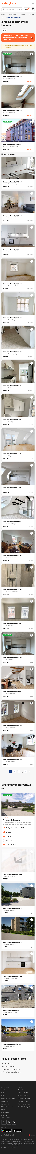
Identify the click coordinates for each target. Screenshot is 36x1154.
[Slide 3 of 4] (18, 551)
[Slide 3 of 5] (18, 72)
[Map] (33, 9)
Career (3, 1109)
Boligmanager (5, 1112)
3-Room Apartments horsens (11, 1072)
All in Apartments (7, 1064)
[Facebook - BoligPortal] (3, 1122)
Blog (2, 1092)
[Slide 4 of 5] (19, 72)
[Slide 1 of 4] (16, 551)
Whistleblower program (8, 1107)
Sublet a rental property (25, 1098)
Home (3, 14)
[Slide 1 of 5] (15, 72)
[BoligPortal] (9, 3)
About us (3, 1090)
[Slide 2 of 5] (16, 72)
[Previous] (7, 771)
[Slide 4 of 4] (19, 551)
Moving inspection (23, 1092)
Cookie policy (5, 1101)
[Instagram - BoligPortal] (14, 1122)
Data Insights (5, 1115)
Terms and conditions (24, 1104)
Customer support (23, 1101)
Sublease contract (23, 1095)
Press (3, 1095)
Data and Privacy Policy (8, 1098)
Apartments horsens (8, 1066)
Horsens (22, 14)
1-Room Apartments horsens (10, 1069)
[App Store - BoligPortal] (17, 1130)
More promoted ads (8, 154)
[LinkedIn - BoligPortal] (8, 1122)
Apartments (12, 14)
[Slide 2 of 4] (17, 551)
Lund (4, 30)
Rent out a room (22, 1090)
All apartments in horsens (12, 17)
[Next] (29, 771)
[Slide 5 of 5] (20, 72)
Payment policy (5, 1104)
